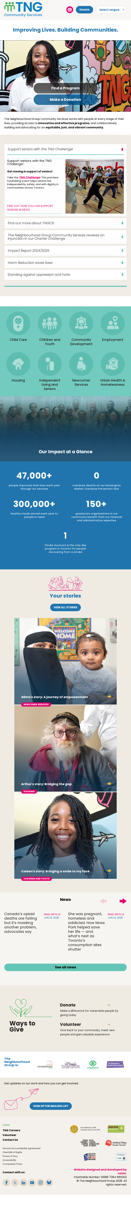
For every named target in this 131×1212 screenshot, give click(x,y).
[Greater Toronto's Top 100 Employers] (89, 1157)
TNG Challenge (29, 177)
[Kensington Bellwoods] (70, 1064)
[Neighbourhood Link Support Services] (93, 1064)
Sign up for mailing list (50, 1106)
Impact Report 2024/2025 (28, 250)
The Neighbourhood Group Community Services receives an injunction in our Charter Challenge (56, 237)
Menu (69, 9)
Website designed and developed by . (100, 1171)
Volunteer (9, 1135)
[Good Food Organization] (116, 1129)
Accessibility (9, 1160)
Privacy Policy (10, 1156)
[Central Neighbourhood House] (45, 1064)
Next (123, 901)
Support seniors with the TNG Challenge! (40, 149)
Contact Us (10, 1140)
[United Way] (116, 1143)
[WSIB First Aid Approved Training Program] (121, 1157)
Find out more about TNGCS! (31, 223)
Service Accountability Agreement (21, 1148)
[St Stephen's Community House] (115, 1064)
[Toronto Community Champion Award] (90, 1143)
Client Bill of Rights (12, 1152)
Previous (103, 901)
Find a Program (65, 88)
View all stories (65, 607)
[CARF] (85, 1129)
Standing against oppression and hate (39, 274)
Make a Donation (65, 99)
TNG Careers (11, 1130)
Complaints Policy (12, 1164)
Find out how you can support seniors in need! (30, 208)
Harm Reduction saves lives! (30, 262)
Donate (84, 9)
